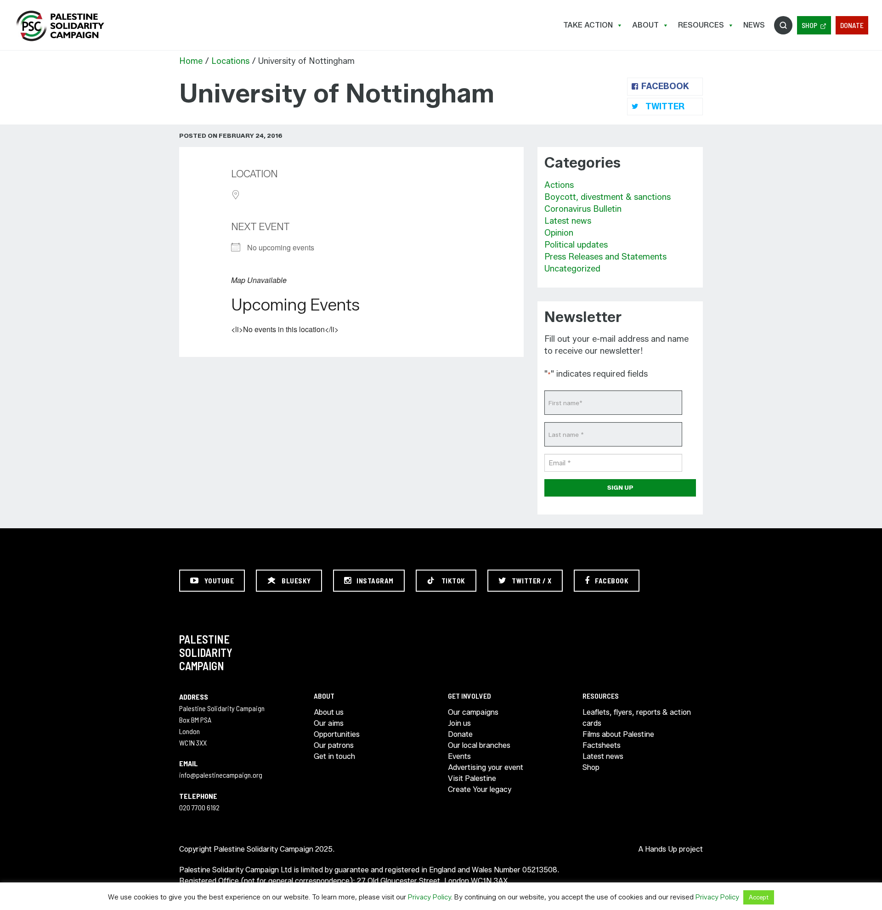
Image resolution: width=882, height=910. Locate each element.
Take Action (588, 25)
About (645, 25)
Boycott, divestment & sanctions (607, 197)
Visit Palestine (472, 778)
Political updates (576, 245)
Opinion (558, 233)
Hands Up (661, 849)
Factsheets (601, 745)
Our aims (329, 723)
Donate (852, 25)
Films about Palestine (618, 734)
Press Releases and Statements (605, 257)
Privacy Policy (429, 897)
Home (191, 61)
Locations (230, 61)
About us (329, 712)
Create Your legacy (479, 789)
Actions (559, 185)
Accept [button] (759, 897)
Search (783, 25)
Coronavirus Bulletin (583, 209)
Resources (701, 25)
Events (459, 756)
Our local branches (479, 745)
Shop (809, 25)
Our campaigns (473, 712)
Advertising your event (485, 767)
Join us (459, 723)
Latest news (567, 221)
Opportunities (337, 734)
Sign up (620, 487)
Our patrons (334, 745)
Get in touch (334, 756)
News (754, 25)
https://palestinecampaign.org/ (60, 26)
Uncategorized (572, 269)
